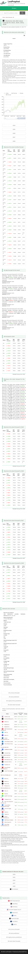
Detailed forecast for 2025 (19, 466)
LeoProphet (14, 1)
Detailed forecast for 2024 (19, 374)
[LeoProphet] (3, 3)
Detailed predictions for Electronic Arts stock (12, 871)
